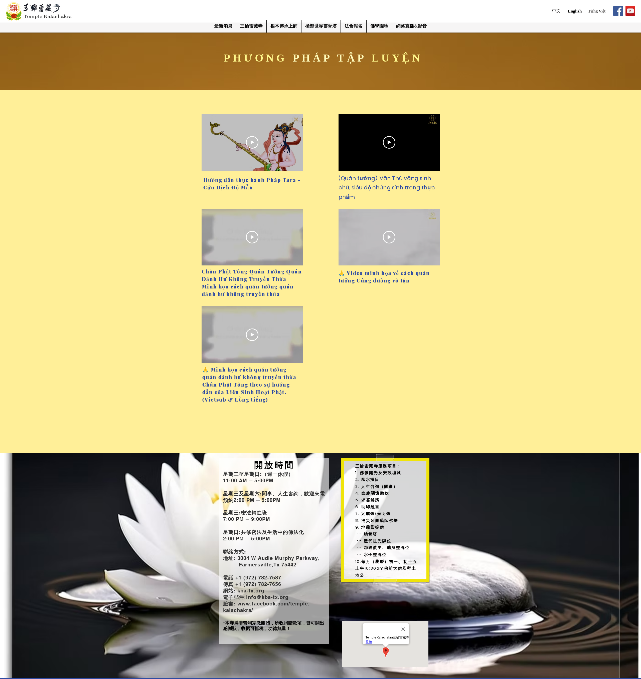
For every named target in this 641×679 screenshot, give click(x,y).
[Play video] (252, 142)
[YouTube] (630, 11)
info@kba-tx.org (267, 597)
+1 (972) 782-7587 (257, 578)
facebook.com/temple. (281, 604)
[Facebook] (618, 11)
